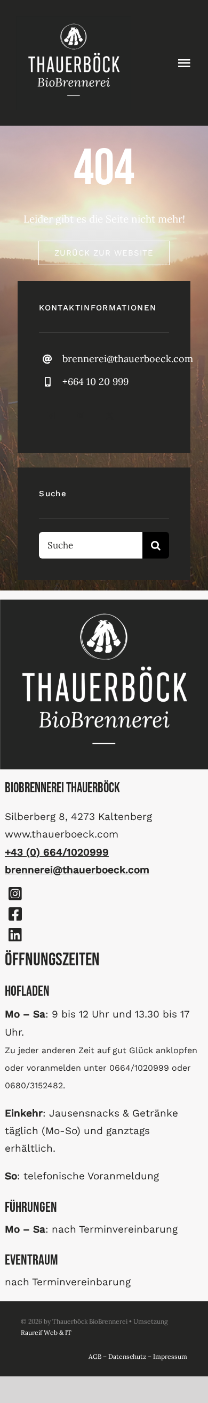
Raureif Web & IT (46, 1332)
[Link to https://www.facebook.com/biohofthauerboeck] (15, 914)
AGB (95, 1356)
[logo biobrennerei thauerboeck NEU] (73, 20)
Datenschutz (127, 1356)
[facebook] (51, 416)
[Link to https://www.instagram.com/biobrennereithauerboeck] (15, 894)
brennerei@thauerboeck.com (127, 358)
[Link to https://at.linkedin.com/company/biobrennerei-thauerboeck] (15, 935)
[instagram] (80, 416)
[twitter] (110, 416)
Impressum (170, 1356)
